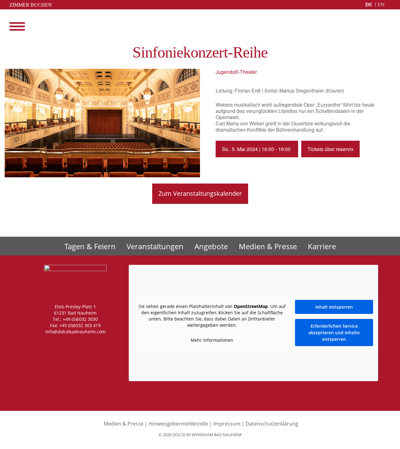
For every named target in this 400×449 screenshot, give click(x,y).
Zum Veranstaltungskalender (200, 193)
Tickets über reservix (330, 149)
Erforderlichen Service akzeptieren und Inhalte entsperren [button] (334, 332)
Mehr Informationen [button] (212, 340)
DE (368, 4)
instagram (47, 344)
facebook (60, 344)
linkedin (87, 344)
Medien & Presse (268, 246)
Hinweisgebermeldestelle (178, 423)
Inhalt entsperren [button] (334, 307)
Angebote (211, 246)
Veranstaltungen (155, 246)
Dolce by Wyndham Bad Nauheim (200, 27)
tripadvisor (100, 344)
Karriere (322, 246)
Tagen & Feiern (90, 246)
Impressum (226, 423)
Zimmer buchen (30, 5)
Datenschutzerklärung (272, 423)
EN (381, 4)
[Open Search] (387, 26)
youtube (73, 344)
